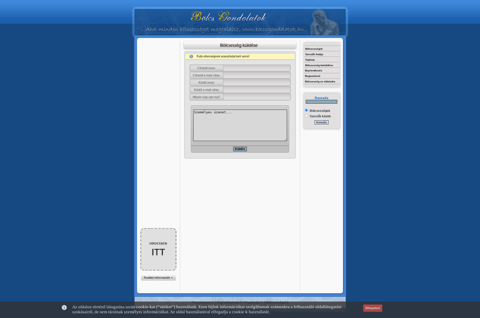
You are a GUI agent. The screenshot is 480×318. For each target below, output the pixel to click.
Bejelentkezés (313, 70)
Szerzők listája (314, 54)
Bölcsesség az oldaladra (320, 81)
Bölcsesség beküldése (319, 65)
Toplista (310, 59)
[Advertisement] (158, 51)
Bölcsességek (314, 48)
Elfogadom (373, 308)
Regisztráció (312, 76)
